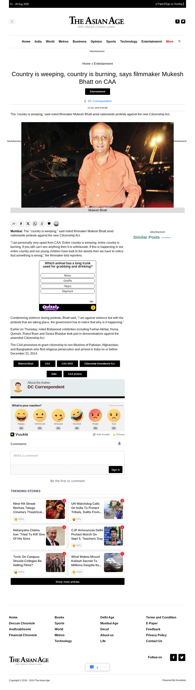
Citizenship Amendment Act (99, 363)
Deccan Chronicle (22, 623)
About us (107, 635)
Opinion (96, 41)
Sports (111, 41)
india (54, 374)
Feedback (153, 629)
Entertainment (151, 41)
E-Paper (152, 623)
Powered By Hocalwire (174, 680)
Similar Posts (146, 237)
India (38, 41)
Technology (128, 41)
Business (79, 41)
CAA (48, 363)
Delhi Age (107, 617)
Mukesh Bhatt (26, 363)
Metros (64, 41)
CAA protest (75, 374)
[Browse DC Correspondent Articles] (18, 387)
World (50, 41)
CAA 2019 (67, 363)
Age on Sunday (174, 3)
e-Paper (160, 3)
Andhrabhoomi (20, 629)
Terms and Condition (161, 617)
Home (26, 41)
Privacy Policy (156, 635)
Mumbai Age (109, 623)
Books (59, 617)
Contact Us (154, 641)
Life (103, 641)
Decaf (104, 629)
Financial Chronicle (23, 635)
